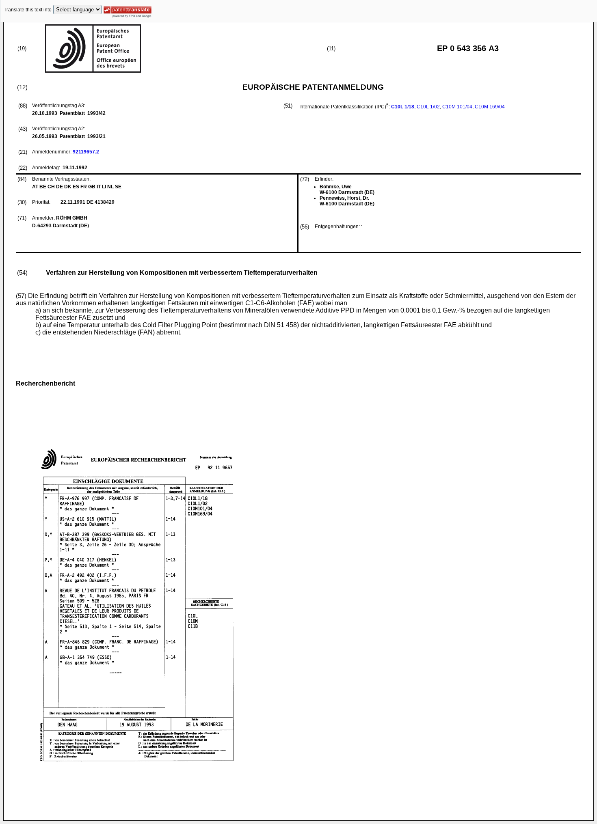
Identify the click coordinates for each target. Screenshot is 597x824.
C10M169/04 (490, 107)
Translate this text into (28, 10)
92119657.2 (86, 152)
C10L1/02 (428, 107)
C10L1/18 (402, 107)
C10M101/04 (457, 107)
